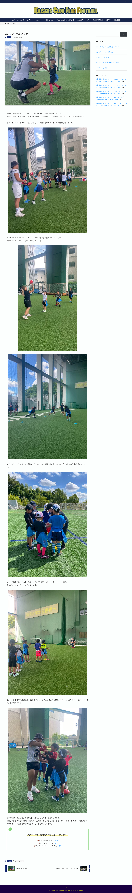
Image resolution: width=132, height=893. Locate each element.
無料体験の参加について (104, 79)
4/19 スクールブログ (102, 68)
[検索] (123, 34)
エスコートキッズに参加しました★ (107, 63)
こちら (56, 840)
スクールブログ (19, 861)
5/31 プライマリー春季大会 (104, 52)
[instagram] (125, 1)
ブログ (9, 37)
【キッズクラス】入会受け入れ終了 (107, 47)
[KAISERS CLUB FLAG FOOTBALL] (66, 10)
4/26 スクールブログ (102, 57)
